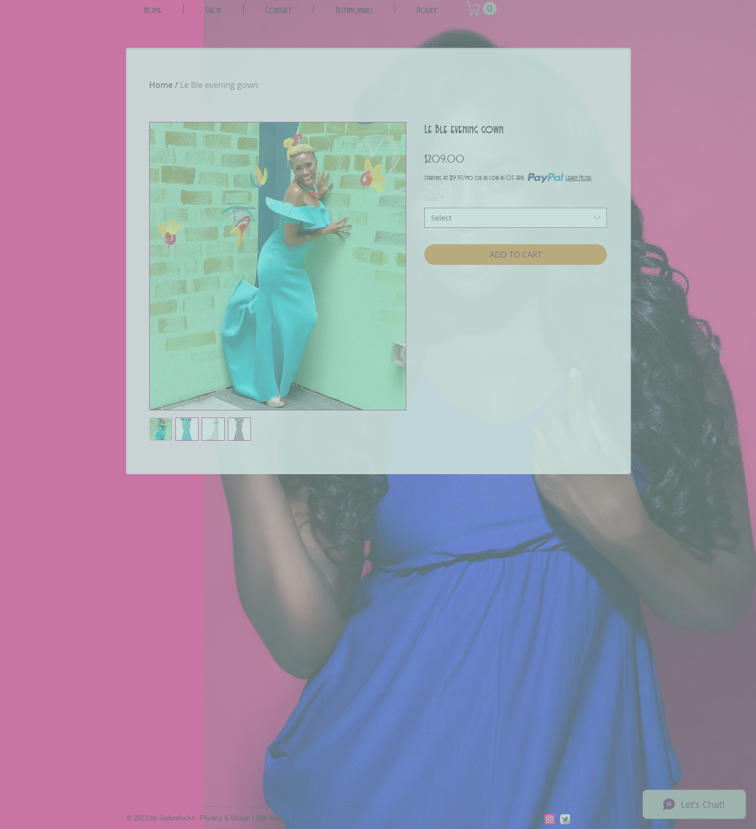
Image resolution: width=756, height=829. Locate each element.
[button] (288, 184)
